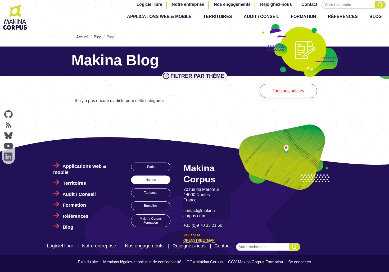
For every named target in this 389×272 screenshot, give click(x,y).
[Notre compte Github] (8, 114)
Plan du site (88, 262)
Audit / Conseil (261, 16)
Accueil (82, 36)
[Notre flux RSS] (8, 125)
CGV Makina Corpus (205, 262)
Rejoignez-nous (276, 4)
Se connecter (299, 262)
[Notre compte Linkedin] (8, 157)
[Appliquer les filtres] (380, 4)
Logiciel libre (149, 4)
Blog (375, 16)
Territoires (217, 16)
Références (343, 16)
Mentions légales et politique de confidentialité (142, 262)
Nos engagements (232, 4)
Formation (303, 16)
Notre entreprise (188, 4)
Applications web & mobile (159, 16)
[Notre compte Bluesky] (8, 135)
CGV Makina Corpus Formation (255, 262)
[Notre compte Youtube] (8, 146)
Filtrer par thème (197, 76)
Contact (309, 4)
